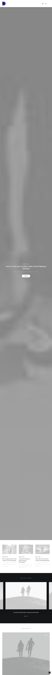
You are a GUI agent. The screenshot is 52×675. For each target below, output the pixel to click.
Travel (45, 547)
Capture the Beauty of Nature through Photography (24, 560)
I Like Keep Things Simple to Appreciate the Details (26, 612)
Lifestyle (28, 547)
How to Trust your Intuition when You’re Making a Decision (26, 267)
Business (12, 547)
